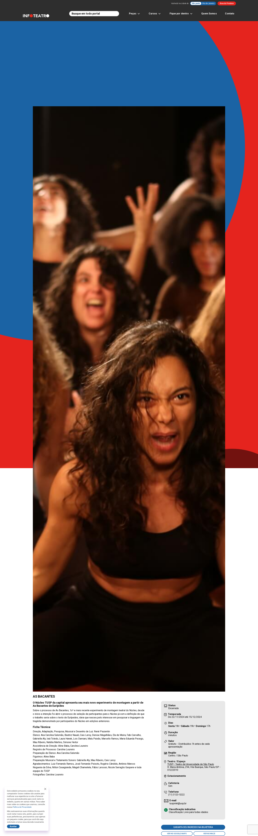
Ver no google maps (177, 834)
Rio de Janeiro (208, 3)
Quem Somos (209, 13)
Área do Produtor (227, 3)
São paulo (196, 3)
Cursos (153, 13)
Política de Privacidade (22, 807)
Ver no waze (209, 834)
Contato (229, 13)
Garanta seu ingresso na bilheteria (193, 827)
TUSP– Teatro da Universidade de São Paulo (190, 764)
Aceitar (13, 826)
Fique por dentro (179, 13)
